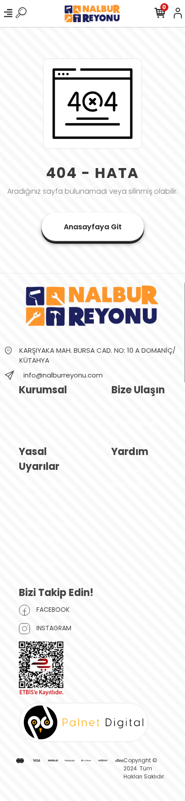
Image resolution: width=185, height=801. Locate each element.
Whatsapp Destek (137, 423)
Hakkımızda (36, 409)
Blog (25, 423)
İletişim (121, 409)
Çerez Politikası (41, 564)
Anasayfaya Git (93, 227)
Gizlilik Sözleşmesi (45, 510)
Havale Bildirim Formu (142, 470)
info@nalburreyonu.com (63, 375)
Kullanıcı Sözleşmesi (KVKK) (48, 491)
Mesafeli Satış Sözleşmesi (39, 544)
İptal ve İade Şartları (48, 524)
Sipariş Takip (129, 484)
